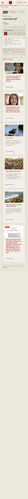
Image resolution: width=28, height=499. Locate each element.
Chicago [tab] (24, 33)
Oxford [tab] (15, 33)
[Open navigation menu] (25, 2)
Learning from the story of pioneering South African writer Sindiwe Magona (13, 78)
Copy (24, 37)
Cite (7, 27)
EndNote (5, 51)
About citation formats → (19, 51)
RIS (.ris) (19, 49)
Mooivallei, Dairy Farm (13, 171)
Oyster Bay (9, 138)
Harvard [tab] (10, 33)
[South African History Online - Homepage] (2, 2)
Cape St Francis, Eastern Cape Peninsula (14, 205)
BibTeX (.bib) (10, 49)
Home (2, 7)
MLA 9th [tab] (19, 33)
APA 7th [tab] (5, 33)
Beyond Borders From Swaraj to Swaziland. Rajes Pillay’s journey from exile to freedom (13, 109)
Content (6, 7)
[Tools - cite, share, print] (14, 2)
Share (23, 27)
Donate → (5, 267)
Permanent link (17, 27)
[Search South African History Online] (10, 2)
